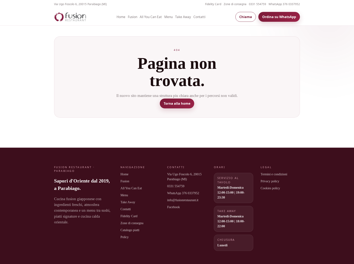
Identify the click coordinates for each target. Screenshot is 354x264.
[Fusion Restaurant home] (70, 17)
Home (121, 17)
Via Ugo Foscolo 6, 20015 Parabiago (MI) (184, 176)
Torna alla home (177, 103)
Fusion (132, 17)
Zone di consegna (235, 4)
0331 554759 (257, 4)
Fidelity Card (213, 4)
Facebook (173, 207)
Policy (124, 237)
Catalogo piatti (129, 230)
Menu (168, 17)
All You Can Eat (151, 17)
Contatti (199, 17)
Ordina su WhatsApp (279, 17)
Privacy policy (270, 181)
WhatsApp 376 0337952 (284, 4)
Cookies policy (270, 188)
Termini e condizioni (274, 174)
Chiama (245, 17)
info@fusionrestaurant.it (182, 200)
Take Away (183, 17)
